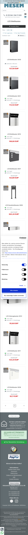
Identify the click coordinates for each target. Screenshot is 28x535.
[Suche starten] (24, 10)
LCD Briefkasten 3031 (14, 96)
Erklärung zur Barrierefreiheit (14, 475)
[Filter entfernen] (11, 30)
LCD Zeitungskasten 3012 (14, 316)
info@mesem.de (15, 495)
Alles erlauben (14, 290)
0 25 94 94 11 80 (15, 491)
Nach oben (14, 416)
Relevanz (21, 35)
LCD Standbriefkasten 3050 (14, 205)
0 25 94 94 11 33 (15, 493)
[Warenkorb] (25, 16)
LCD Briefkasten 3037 (14, 169)
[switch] (24, 269)
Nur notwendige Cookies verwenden (14, 295)
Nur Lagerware (8, 33)
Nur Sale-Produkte (20, 33)
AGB (14, 477)
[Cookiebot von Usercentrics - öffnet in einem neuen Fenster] (19, 238)
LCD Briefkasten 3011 (14, 351)
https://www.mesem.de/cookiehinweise (16, 253)
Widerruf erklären (14, 483)
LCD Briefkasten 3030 (14, 59)
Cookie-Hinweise (14, 479)
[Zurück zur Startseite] (14, 5)
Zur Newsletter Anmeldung (15, 442)
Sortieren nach (6, 35)
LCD (8, 30)
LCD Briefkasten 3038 (14, 387)
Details (21, 285)
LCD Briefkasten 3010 (14, 134)
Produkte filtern (14, 26)
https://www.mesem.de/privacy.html (15, 258)
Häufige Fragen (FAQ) (14, 469)
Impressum (14, 471)
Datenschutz (14, 473)
